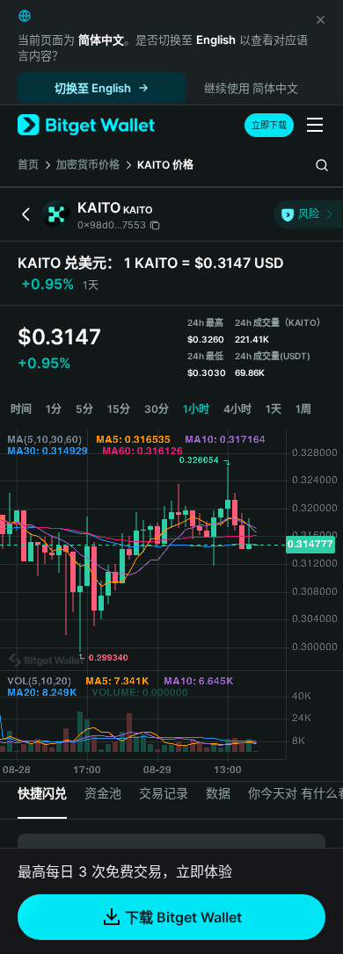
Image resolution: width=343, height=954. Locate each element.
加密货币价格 (88, 164)
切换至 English (93, 88)
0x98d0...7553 (111, 225)
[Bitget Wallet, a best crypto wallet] (86, 125)
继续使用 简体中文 (251, 88)
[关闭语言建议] (320, 19)
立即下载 (269, 124)
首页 (28, 164)
